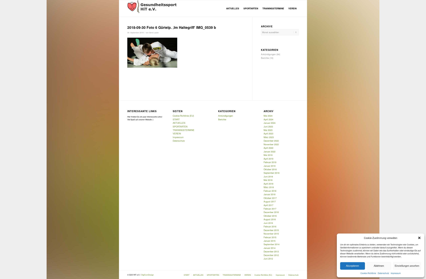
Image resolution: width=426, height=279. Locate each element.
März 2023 (269, 137)
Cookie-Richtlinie (368, 273)
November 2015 (271, 233)
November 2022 (271, 144)
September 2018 (271, 172)
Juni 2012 (268, 258)
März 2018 (269, 187)
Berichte (265, 57)
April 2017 (268, 205)
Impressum (396, 273)
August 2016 (270, 219)
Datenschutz (383, 273)
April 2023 (268, 133)
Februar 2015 (270, 237)
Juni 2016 (268, 223)
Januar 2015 (269, 240)
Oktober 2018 (270, 169)
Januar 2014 (269, 248)
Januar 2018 (269, 194)
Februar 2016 (270, 226)
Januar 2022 (269, 151)
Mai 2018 (268, 180)
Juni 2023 (268, 126)
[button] (419, 238)
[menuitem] (232, 8)
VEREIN (177, 133)
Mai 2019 (268, 155)
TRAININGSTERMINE (183, 130)
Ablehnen (379, 265)
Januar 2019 (269, 165)
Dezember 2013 (271, 251)
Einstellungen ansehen (407, 265)
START (176, 119)
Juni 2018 (268, 176)
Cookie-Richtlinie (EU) (183, 115)
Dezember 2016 (271, 212)
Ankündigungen (268, 54)
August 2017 (270, 201)
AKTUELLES (179, 122)
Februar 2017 (270, 208)
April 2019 (268, 158)
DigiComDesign (147, 274)
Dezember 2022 (271, 140)
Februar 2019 (270, 162)
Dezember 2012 (271, 255)
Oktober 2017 (270, 198)
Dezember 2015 (271, 230)
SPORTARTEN (180, 126)
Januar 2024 (269, 122)
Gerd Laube (154, 32)
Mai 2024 (268, 115)
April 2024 (268, 119)
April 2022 (268, 147)
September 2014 (271, 244)
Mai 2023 (268, 130)
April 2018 (268, 183)
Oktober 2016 (270, 215)
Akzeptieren (352, 265)
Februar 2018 (270, 190)
